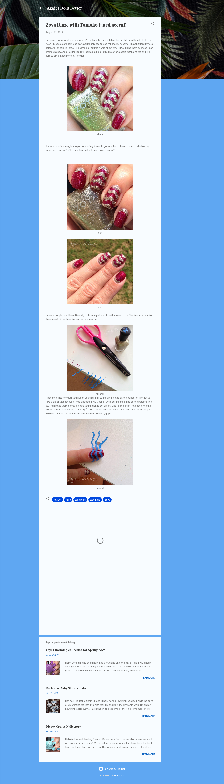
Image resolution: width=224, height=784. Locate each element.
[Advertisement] (174, 66)
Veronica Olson (119, 775)
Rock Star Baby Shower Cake (66, 688)
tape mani (80, 499)
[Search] (183, 9)
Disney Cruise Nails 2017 (63, 726)
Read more (148, 678)
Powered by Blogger (114, 768)
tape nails (95, 499)
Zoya (107, 499)
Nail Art (57, 499)
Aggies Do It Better (64, 8)
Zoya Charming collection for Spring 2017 (75, 650)
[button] (153, 24)
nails (68, 499)
